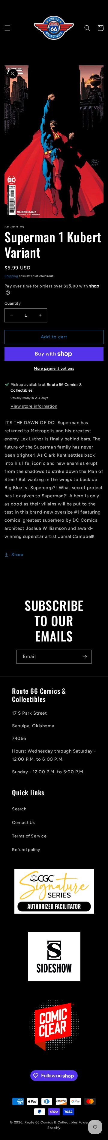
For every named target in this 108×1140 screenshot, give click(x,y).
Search (19, 809)
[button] (7, 28)
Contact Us (23, 822)
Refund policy (26, 849)
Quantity (12, 303)
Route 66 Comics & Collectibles (51, 1122)
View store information (33, 406)
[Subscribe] (84, 657)
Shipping (11, 276)
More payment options (54, 368)
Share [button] (17, 554)
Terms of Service (29, 836)
